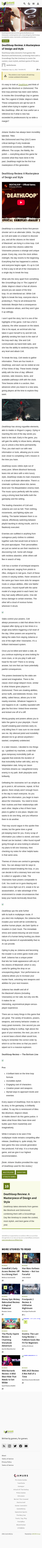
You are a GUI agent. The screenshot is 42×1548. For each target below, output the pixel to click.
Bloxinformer (21, 1525)
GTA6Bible (21, 1528)
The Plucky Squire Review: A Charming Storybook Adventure (10, 1339)
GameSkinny (21, 1509)
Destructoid (21, 1502)
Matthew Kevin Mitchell (30, 1380)
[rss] (4, 1446)
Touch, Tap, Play (21, 1518)
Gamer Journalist (21, 1506)
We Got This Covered (21, 1499)
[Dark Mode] (29, 3)
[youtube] (26, 1446)
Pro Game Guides (21, 1480)
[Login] (38, 3)
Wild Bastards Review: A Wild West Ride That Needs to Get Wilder (9, 1376)
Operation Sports (21, 1512)
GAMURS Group (36, 1534)
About (4, 1456)
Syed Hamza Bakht (8, 1386)
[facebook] (20, 1446)
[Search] (24, 3)
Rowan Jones (7, 1311)
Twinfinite (21, 1483)
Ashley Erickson (27, 1346)
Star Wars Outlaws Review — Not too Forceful (30, 1271)
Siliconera (21, 1496)
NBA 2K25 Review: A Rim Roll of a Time (30, 1373)
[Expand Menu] (33, 3)
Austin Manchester (9, 1349)
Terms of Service (7, 1459)
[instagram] (9, 1446)
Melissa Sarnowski (8, 1277)
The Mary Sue (21, 1515)
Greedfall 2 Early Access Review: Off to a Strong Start (10, 1271)
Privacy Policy (7, 1462)
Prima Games (21, 1493)
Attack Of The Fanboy (21, 1489)
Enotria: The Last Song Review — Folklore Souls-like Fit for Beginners (31, 1338)
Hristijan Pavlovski (29, 1311)
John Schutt (26, 1277)
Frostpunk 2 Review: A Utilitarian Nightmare (27, 1304)
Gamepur (21, 1486)
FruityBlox (21, 1522)
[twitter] (15, 1446)
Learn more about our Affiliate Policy (12, 1240)
